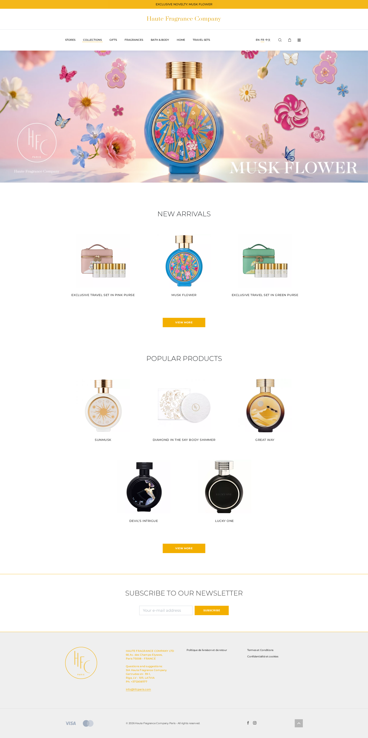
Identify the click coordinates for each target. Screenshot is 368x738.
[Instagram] (254, 723)
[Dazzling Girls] (184, 117)
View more (184, 322)
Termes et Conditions (260, 650)
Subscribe (211, 610)
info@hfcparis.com (138, 689)
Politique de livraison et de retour (207, 650)
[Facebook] (248, 723)
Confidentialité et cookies (262, 656)
